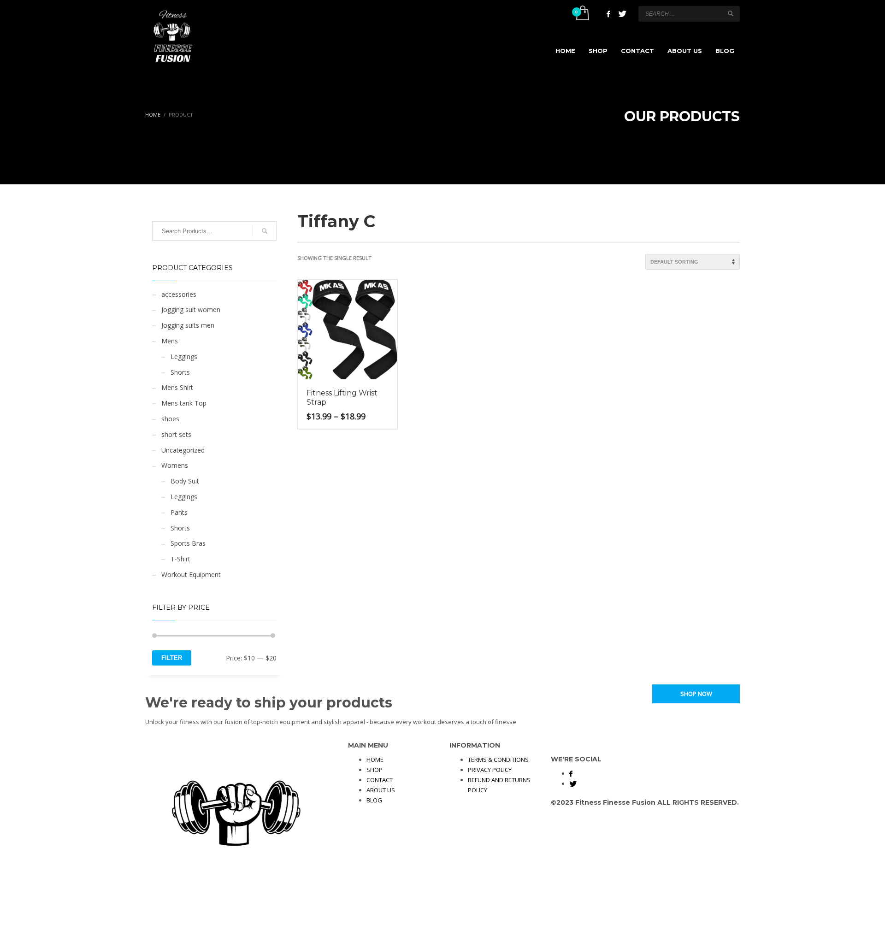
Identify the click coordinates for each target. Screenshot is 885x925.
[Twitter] (622, 14)
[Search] (265, 231)
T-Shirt (180, 558)
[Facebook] (608, 14)
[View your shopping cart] (582, 14)
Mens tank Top (183, 403)
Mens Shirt (177, 387)
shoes (170, 418)
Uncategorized (183, 450)
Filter (171, 657)
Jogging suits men (187, 325)
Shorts (180, 372)
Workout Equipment (191, 574)
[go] (730, 13)
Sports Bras (188, 543)
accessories (178, 294)
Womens (174, 465)
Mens (169, 340)
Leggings (184, 356)
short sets (176, 434)
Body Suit (185, 481)
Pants (179, 512)
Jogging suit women (190, 309)
